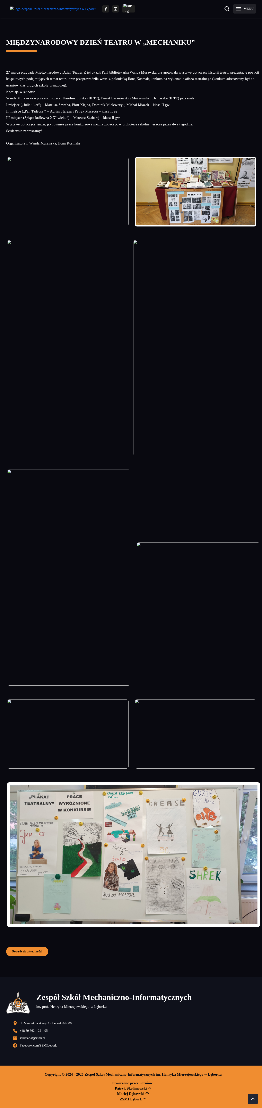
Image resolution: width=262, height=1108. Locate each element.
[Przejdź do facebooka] (105, 9)
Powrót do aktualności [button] (27, 951)
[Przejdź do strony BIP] (128, 9)
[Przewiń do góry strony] (253, 1099)
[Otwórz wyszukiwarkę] (227, 8)
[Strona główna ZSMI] (53, 8)
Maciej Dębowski (131, 1094)
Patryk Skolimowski (131, 1088)
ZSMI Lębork (131, 1099)
